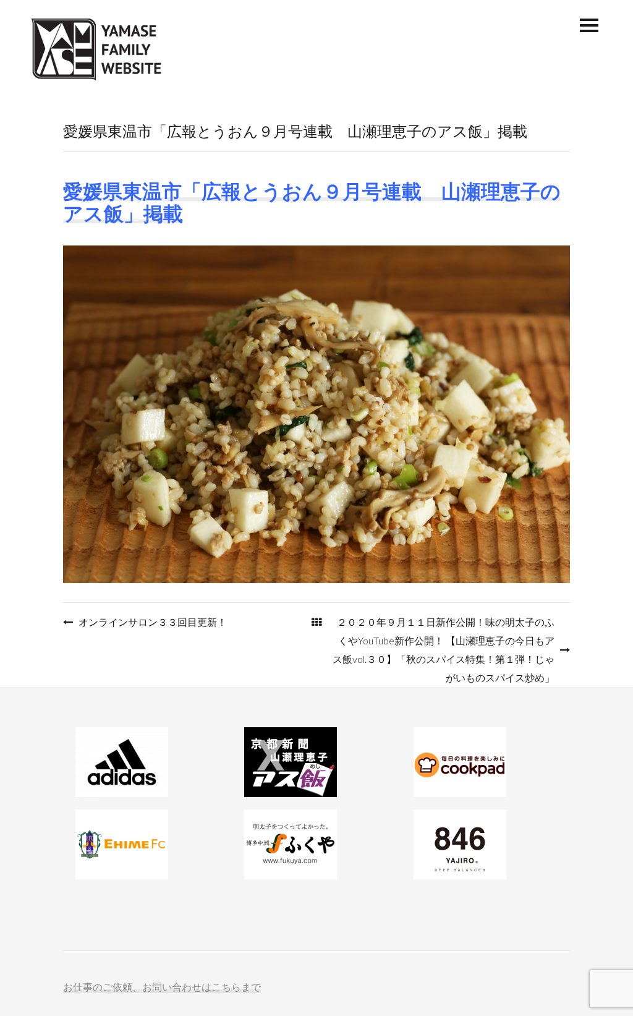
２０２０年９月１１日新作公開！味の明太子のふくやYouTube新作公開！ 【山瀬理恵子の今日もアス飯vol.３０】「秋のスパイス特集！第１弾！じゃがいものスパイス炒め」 (443, 650)
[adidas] (147, 762)
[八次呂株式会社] (486, 844)
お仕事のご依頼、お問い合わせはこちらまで (162, 987)
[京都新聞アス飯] (316, 762)
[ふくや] (316, 844)
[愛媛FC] (147, 844)
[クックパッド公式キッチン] (486, 762)
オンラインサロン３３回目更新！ (153, 622)
